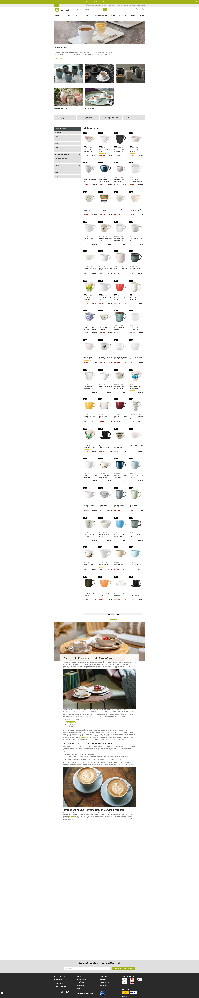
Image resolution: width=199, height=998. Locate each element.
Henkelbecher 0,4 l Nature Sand (135, 298)
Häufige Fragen (80, 985)
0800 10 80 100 (59, 979)
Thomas (86, 177)
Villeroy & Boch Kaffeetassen (65, 118)
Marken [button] (57, 15)
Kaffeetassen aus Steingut (134, 118)
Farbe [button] (56, 161)
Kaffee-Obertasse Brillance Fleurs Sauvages (88, 565)
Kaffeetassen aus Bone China (111, 118)
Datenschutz (103, 979)
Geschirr (62, 19)
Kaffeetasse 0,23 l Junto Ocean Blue (120, 476)
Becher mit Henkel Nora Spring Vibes (136, 417)
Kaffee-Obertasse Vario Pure (90, 180)
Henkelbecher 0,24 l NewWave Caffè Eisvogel (135, 387)
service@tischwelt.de (60, 983)
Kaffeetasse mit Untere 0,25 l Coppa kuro (136, 594)
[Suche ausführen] (105, 9)
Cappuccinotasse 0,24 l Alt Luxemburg (105, 357)
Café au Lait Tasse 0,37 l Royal (136, 446)
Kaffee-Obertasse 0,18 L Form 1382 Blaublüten (90, 328)
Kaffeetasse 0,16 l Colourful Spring (119, 387)
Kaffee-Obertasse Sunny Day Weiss (136, 357)
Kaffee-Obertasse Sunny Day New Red (120, 298)
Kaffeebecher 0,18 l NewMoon (104, 535)
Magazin (62, 5)
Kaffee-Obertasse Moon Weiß (105, 387)
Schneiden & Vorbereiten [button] (118, 15)
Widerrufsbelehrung (104, 982)
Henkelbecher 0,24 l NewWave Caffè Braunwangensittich (89, 298)
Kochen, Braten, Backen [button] (99, 15)
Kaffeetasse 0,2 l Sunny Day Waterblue (120, 535)
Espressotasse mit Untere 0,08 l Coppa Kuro (104, 446)
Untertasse (72, 816)
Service (69, 5)
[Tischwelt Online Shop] (62, 10)
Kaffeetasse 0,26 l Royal (90, 268)
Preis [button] (56, 147)
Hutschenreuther (135, 414)
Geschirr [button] (68, 15)
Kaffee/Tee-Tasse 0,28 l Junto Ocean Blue (105, 180)
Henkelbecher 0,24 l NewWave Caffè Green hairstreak (90, 446)
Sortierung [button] (58, 132)
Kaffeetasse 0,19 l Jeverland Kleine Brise (136, 180)
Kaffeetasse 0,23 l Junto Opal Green (136, 476)
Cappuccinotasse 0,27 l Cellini (90, 239)
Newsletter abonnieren (123, 968)
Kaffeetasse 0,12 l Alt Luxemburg (89, 535)
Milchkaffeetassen (83, 737)
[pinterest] (65, 993)
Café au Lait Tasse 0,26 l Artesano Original (136, 209)
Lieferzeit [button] (57, 136)
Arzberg (86, 325)
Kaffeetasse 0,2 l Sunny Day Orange (105, 594)
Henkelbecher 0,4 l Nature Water (119, 505)
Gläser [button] (86, 15)
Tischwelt (56, 19)
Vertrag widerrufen (60, 987)
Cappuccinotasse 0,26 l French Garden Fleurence (120, 446)
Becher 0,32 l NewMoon (120, 268)
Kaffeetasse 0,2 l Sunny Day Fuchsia (120, 417)
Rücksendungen (80, 982)
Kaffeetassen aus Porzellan (88, 118)
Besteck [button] (77, 15)
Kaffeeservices (107, 818)
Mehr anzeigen (113, 619)
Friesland (132, 177)
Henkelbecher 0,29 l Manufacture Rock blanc (89, 387)
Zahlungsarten (80, 981)
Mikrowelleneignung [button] (61, 158)
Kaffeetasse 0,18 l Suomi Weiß (105, 269)
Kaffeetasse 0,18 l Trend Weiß (136, 239)
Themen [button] (132, 15)
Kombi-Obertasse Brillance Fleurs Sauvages (104, 476)
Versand (91, 993)
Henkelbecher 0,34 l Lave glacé (119, 328)
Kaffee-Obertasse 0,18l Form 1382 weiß (120, 357)
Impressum (102, 983)
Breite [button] (56, 172)
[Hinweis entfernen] (197, 2)
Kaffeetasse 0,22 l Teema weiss (103, 417)
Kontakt (79, 988)
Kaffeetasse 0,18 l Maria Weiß (105, 150)
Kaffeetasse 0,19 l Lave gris (136, 269)
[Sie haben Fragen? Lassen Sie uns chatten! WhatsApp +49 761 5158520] (55, 993)
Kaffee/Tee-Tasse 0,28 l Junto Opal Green (136, 565)
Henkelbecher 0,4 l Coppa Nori (89, 594)
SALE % (142, 15)
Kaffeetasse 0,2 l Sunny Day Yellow (90, 417)
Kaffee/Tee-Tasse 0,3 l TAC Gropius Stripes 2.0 (105, 505)
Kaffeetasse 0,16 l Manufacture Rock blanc (119, 239)
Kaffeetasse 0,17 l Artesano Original (88, 357)
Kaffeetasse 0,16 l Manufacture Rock (119, 150)
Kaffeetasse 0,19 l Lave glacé (136, 535)
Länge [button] (56, 176)
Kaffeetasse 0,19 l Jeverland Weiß (134, 328)
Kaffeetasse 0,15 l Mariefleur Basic (88, 150)
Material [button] (57, 151)
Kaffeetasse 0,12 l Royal (120, 209)
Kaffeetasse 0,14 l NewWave (103, 565)
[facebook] (58, 993)
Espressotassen (70, 721)
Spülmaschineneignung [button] (62, 154)
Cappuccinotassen (71, 722)
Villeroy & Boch (88, 147)
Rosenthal (102, 147)
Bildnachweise (103, 985)
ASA (100, 443)
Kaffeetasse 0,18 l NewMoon (134, 150)
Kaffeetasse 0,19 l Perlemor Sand (119, 180)
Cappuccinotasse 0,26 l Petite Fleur (90, 209)
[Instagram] (62, 993)
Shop (56, 5)
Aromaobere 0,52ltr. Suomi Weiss (89, 505)
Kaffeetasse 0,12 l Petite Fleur (105, 239)
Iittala (101, 207)
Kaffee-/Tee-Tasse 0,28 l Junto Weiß (90, 476)
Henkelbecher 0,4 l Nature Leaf (135, 505)
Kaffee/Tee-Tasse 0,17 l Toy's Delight (105, 328)
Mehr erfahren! (58, 58)
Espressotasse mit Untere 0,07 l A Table (119, 594)
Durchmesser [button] (59, 165)
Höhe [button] (56, 169)
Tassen (66, 19)
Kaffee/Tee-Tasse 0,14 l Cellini (105, 298)
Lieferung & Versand (81, 979)
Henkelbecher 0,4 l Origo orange (104, 209)
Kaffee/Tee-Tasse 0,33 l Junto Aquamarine (120, 565)
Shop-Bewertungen (81, 987)
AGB (101, 981)
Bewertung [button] (58, 140)
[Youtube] (68, 993)
